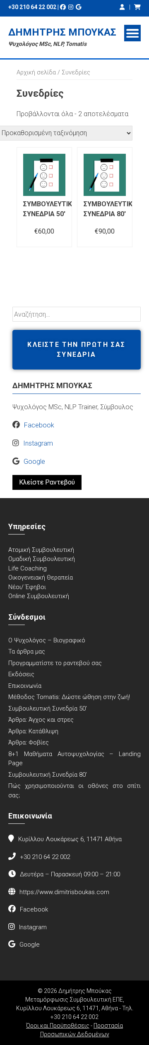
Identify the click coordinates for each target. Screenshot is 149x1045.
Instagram (38, 443)
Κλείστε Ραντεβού (47, 482)
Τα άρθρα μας (26, 651)
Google (34, 461)
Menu (132, 33)
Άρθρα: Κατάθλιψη (33, 731)
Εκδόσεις (21, 674)
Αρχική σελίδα (36, 72)
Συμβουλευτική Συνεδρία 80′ (47, 774)
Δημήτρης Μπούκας (62, 32)
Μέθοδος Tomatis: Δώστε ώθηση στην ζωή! (69, 697)
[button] (76, 350)
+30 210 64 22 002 (32, 7)
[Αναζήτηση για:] (76, 314)
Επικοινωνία (24, 686)
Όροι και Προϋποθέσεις (57, 1025)
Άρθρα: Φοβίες (28, 742)
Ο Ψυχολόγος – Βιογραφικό (46, 640)
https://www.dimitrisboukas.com (64, 892)
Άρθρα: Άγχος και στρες (41, 719)
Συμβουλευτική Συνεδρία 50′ (47, 708)
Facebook (39, 425)
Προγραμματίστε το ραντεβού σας (55, 663)
